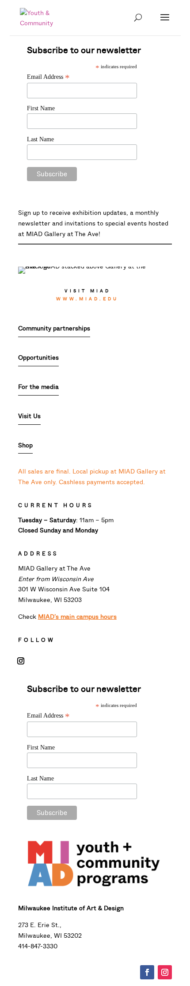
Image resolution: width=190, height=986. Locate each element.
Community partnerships (54, 328)
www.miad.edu (87, 299)
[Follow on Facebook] (147, 972)
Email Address (48, 77)
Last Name (40, 139)
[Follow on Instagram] (21, 661)
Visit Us (29, 416)
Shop (25, 445)
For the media (38, 387)
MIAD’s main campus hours (77, 617)
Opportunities (38, 357)
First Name (41, 108)
